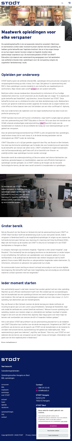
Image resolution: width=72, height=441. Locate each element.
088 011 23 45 (43, 388)
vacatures (5, 408)
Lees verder (64, 421)
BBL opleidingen (7, 378)
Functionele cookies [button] (53, 430)
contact (4, 417)
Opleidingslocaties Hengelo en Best (15, 375)
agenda (4, 405)
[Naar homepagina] (10, 359)
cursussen (5, 385)
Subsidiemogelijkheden (10, 371)
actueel (4, 400)
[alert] (53, 423)
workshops (5, 393)
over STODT (5, 395)
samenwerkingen (7, 412)
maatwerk (5, 390)
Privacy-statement (32, 435)
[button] (53, 435)
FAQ (2, 415)
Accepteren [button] (53, 426)
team (3, 402)
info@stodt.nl (43, 391)
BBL (2, 387)
